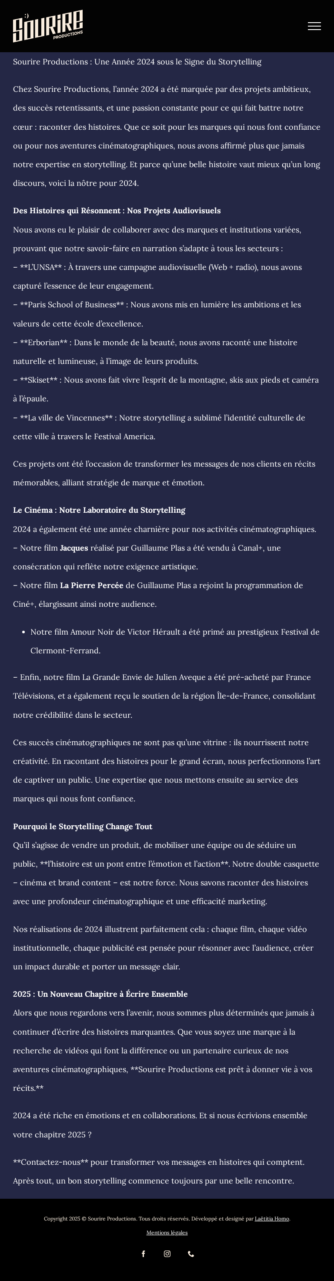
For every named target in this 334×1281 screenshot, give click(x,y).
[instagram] (167, 1254)
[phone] (191, 1254)
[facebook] (143, 1254)
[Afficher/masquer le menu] (315, 26)
